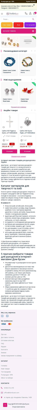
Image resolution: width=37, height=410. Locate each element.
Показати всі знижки (18, 156)
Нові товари (7, 25)
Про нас (4, 334)
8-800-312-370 (9, 388)
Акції (18, 25)
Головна (4, 366)
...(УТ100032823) (11, 133)
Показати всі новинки (18, 107)
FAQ (2, 343)
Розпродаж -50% (7, 375)
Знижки (3, 353)
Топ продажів (30, 25)
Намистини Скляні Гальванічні (9, 71)
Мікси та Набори (7, 378)
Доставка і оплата (7, 337)
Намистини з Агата (25, 71)
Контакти (4, 350)
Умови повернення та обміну (11, 356)
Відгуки (3, 346)
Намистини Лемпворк (25, 100)
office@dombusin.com (11, 393)
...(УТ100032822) (29, 133)
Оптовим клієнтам (7, 340)
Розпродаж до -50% (7, 1)
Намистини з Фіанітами (7, 100)
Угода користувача (18, 407)
